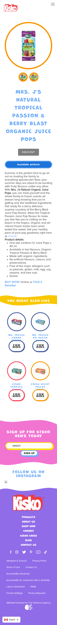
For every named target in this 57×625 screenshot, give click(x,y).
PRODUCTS (28, 517)
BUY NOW (12, 282)
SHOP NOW (28, 526)
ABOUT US (28, 521)
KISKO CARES (28, 535)
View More (17, 346)
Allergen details (28, 164)
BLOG (28, 540)
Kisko (12, 236)
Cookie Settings (14, 593)
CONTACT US (28, 545)
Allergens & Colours (16, 561)
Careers (28, 530)
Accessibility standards (18, 574)
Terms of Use (13, 567)
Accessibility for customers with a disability (28, 580)
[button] (11, 619)
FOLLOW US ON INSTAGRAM (28, 473)
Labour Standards (15, 587)
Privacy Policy (39, 561)
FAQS (33, 587)
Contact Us (31, 567)
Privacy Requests (37, 593)
